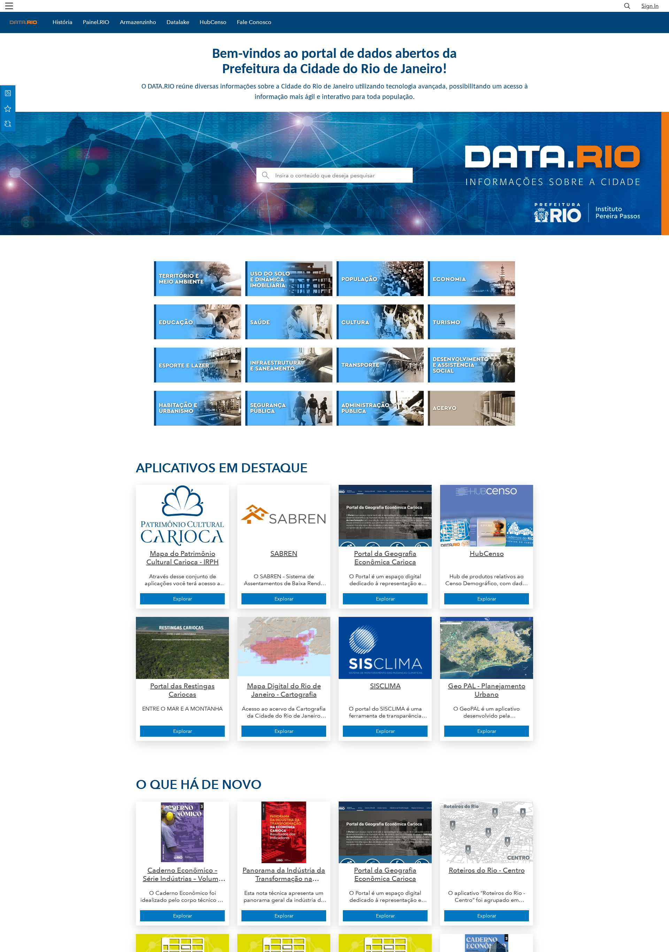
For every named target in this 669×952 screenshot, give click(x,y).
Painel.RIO (96, 22)
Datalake (178, 22)
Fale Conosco (254, 22)
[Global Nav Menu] (9, 6)
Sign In (650, 5)
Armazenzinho (138, 22)
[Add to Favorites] (7, 108)
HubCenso (213, 22)
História (62, 22)
